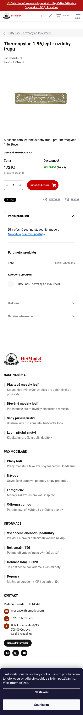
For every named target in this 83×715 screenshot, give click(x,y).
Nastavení (41, 692)
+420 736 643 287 (22, 618)
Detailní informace (16, 152)
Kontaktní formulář (17, 642)
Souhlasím (41, 705)
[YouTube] (24, 653)
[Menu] (78, 16)
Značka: (14, 62)
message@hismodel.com (27, 610)
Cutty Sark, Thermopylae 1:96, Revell (38, 283)
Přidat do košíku (39, 185)
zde (25, 683)
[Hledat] (42, 16)
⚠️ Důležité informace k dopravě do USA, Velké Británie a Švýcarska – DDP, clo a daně (41, 5)
